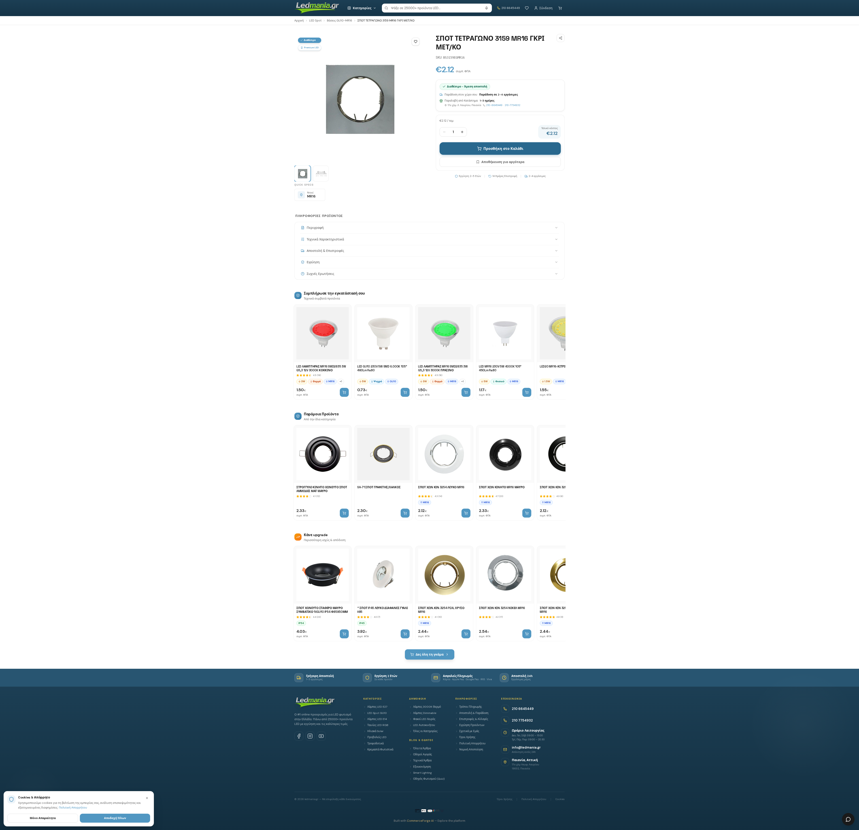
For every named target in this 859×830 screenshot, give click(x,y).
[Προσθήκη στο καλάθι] (344, 392)
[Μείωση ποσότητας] (444, 131)
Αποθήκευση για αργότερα (502, 162)
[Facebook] (298, 736)
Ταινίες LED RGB (377, 725)
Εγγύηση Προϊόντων (472, 725)
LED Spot (315, 20)
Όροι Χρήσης (467, 737)
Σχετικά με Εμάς (469, 731)
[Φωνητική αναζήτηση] (486, 8)
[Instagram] (310, 736)
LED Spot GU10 (377, 713)
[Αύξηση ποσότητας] (462, 131)
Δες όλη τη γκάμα (430, 654)
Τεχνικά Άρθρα (422, 760)
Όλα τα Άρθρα (422, 748)
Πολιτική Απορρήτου (472, 743)
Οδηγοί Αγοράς (422, 754)
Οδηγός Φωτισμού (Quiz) (428, 779)
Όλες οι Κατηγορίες (425, 731)
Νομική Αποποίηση (471, 749)
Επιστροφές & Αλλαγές (473, 719)
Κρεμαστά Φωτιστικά (380, 749)
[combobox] (437, 8)
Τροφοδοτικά (375, 743)
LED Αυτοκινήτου (424, 725)
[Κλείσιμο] (147, 798)
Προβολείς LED (377, 737)
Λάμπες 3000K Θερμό (427, 707)
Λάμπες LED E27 (377, 707)
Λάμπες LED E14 (377, 719)
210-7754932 (512, 105)
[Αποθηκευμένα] (527, 8)
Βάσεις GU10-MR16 (339, 20)
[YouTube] (321, 736)
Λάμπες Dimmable (424, 713)
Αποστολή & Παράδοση (473, 713)
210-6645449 (494, 105)
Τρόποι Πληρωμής (470, 707)
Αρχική (299, 20)
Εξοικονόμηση (422, 766)
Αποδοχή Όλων (115, 818)
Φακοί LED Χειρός (424, 719)
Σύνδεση (546, 8)
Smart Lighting (422, 773)
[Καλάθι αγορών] (560, 8)
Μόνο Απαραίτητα (43, 818)
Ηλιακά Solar (375, 731)
